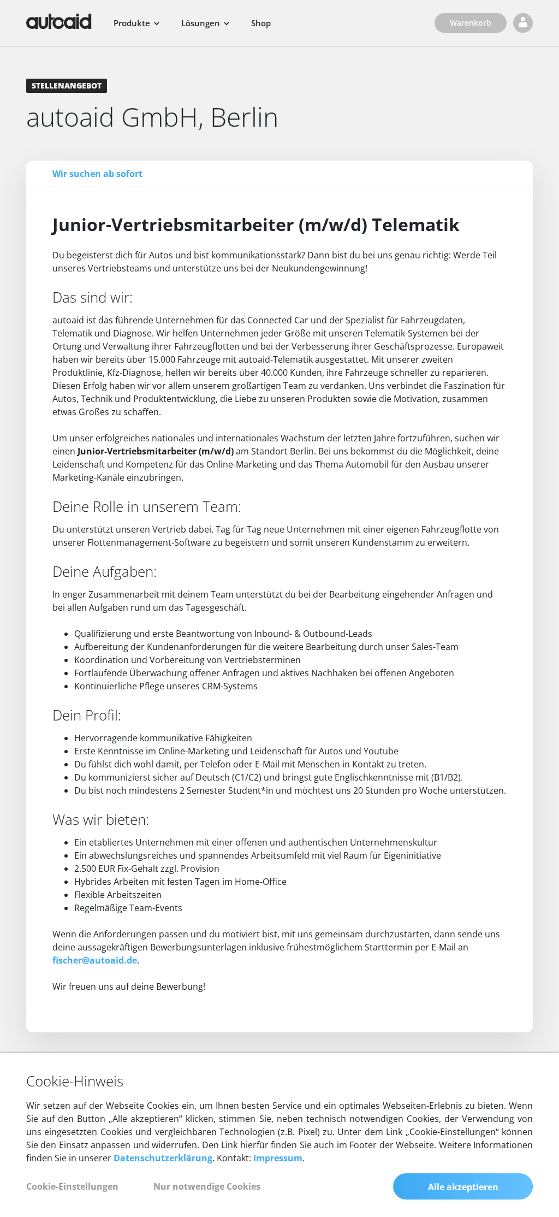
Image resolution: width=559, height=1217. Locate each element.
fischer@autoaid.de (94, 960)
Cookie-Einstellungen (72, 1186)
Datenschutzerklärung (163, 1158)
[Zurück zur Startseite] (59, 21)
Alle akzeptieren (463, 1187)
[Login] (523, 23)
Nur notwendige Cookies (206, 1186)
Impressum (277, 1158)
